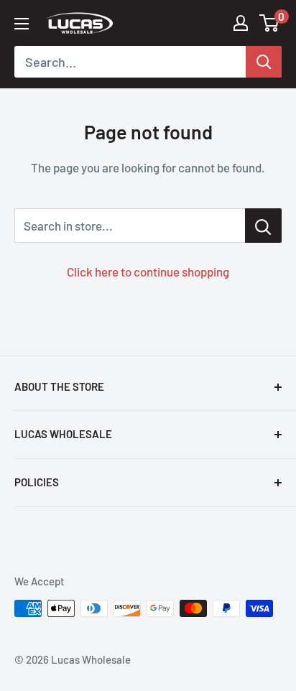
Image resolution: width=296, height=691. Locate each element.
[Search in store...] (263, 225)
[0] (270, 23)
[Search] (264, 62)
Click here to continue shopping (148, 271)
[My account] (240, 23)
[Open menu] (21, 23)
